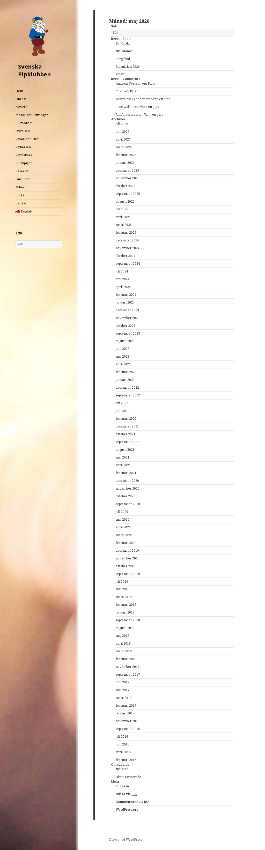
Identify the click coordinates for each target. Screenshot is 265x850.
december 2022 (127, 387)
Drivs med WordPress (125, 839)
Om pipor (23, 179)
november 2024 (127, 248)
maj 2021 (122, 457)
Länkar (21, 203)
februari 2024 (126, 294)
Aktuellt (21, 107)
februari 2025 (126, 232)
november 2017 (127, 666)
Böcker (21, 195)
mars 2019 (124, 597)
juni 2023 (122, 348)
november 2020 (127, 488)
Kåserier (22, 171)
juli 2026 (122, 124)
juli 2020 (122, 511)
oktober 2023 (125, 325)
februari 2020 (126, 543)
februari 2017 (126, 705)
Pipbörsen (23, 147)
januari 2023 (125, 380)
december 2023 (127, 310)
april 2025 (123, 217)
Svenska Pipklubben (34, 70)
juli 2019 (122, 581)
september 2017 (128, 674)
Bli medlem (24, 123)
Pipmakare (24, 155)
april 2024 (123, 287)
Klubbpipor (24, 163)
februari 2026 (126, 155)
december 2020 (127, 480)
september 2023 (128, 333)
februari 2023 (126, 372)
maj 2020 (122, 519)
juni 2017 (122, 682)
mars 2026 (124, 147)
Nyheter (122, 769)
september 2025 (128, 193)
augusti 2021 (125, 449)
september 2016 (128, 729)
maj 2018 (122, 635)
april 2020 (123, 527)
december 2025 (127, 170)
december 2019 (127, 550)
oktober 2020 (125, 496)
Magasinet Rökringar (32, 115)
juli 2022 (122, 403)
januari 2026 (125, 162)
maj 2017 (122, 690)
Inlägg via (126, 794)
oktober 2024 (125, 256)
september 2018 (128, 620)
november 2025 (127, 178)
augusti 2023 (125, 341)
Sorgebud (123, 59)
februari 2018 (126, 659)
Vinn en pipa (160, 99)
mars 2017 (124, 698)
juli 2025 (122, 209)
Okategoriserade (128, 777)
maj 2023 (122, 356)
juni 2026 (122, 131)
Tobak (20, 187)
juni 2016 (122, 744)
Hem (19, 91)
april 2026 (123, 139)
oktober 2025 (125, 186)
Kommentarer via (133, 802)
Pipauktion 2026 (28, 139)
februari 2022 (126, 418)
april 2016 (123, 752)
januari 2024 (125, 302)
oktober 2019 (125, 566)
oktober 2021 (125, 434)
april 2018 (123, 643)
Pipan (120, 74)
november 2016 (127, 721)
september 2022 (128, 395)
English (26, 211)
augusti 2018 (125, 628)
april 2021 (123, 465)
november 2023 (127, 318)
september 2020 (128, 504)
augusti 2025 (125, 201)
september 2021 (128, 442)
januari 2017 (125, 713)
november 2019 (127, 558)
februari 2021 (126, 473)
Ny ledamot (124, 51)
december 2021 (127, 426)
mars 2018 (124, 651)
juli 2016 (122, 736)
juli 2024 (122, 271)
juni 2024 (122, 279)
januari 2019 (125, 612)
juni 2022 (122, 411)
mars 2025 (124, 225)
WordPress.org (127, 809)
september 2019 (128, 574)
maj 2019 (122, 589)
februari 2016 (126, 760)
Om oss (21, 99)
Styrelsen (23, 131)
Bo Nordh (123, 43)
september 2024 (128, 263)
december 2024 (127, 240)
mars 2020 (124, 535)
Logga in (122, 786)
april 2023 (123, 364)
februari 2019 (126, 604)
